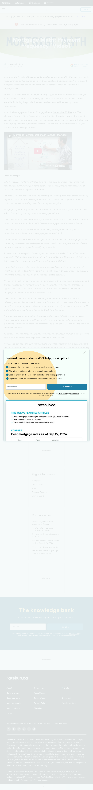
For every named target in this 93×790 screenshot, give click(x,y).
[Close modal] (84, 353)
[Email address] (26, 387)
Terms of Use (63, 393)
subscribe (67, 387)
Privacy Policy (74, 393)
